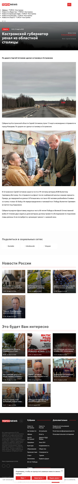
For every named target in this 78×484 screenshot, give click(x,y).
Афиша (29, 434)
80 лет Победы (32, 462)
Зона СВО (42, 442)
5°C (69, 4)
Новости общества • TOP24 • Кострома (17, 12)
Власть (41, 434)
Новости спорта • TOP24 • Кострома (16, 17)
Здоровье (30, 442)
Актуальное (43, 431)
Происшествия (32, 452)
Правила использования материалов (61, 427)
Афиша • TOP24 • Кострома (12, 10)
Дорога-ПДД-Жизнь (43, 438)
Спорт (29, 455)
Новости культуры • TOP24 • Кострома (17, 15)
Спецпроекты (43, 452)
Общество (42, 449)
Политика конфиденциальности (63, 431)
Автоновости (31, 431)
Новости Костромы (30, 427)
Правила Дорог (44, 458)
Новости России (42, 427)
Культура (30, 445)
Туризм (41, 455)
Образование (31, 449)
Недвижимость (44, 445)
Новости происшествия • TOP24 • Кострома (19, 14)
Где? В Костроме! (30, 438)
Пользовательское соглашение (63, 434)
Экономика (31, 458)
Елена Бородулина (68, 35)
